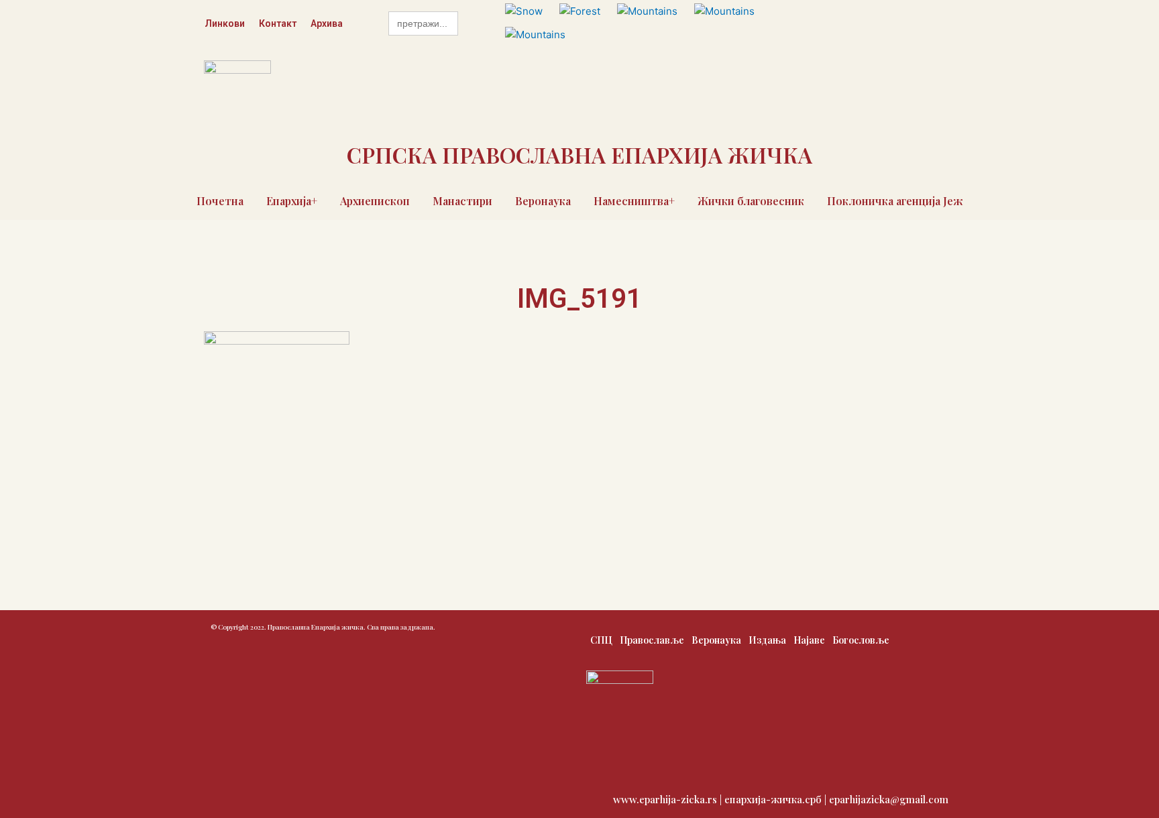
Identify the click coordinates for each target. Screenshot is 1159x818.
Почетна (220, 201)
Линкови (225, 23)
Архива (327, 23)
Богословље (860, 640)
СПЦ (601, 640)
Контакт (277, 23)
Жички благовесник (751, 201)
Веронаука (543, 201)
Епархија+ (291, 201)
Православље (652, 640)
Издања (767, 640)
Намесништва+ (634, 201)
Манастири (462, 201)
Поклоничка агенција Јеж (895, 201)
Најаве (809, 640)
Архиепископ (375, 201)
